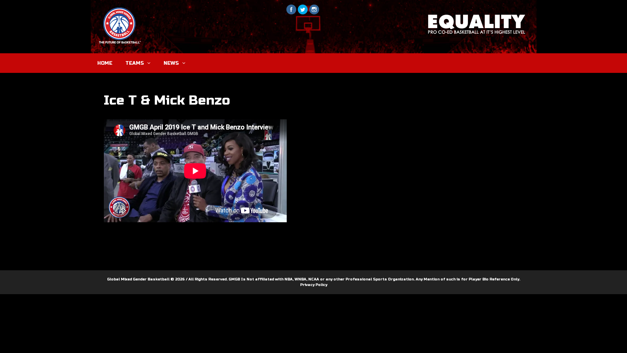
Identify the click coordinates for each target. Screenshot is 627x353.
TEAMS (134, 63)
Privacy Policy (313, 285)
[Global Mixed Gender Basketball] (154, 25)
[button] (150, 63)
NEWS (171, 63)
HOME (104, 63)
